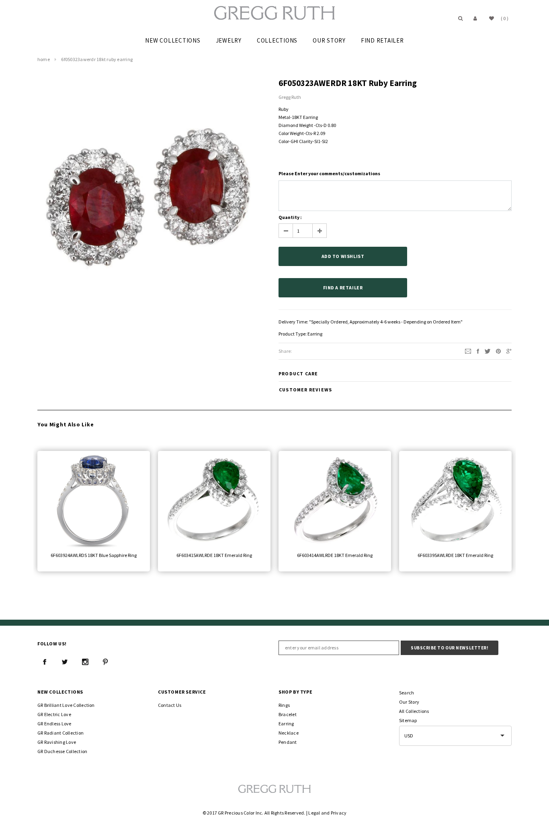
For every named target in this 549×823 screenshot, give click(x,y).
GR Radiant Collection (60, 733)
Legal (314, 813)
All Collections (414, 711)
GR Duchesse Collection (62, 751)
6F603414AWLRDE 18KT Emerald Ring (335, 555)
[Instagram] (85, 662)
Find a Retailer (343, 288)
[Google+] (509, 351)
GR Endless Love (54, 724)
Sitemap (408, 720)
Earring (314, 334)
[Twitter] (487, 351)
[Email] (468, 351)
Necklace (289, 733)
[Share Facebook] (478, 351)
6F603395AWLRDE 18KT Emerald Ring (455, 555)
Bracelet (288, 714)
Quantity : (290, 217)
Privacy (339, 813)
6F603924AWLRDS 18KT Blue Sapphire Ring (94, 555)
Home (43, 59)
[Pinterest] (498, 351)
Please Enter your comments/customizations (329, 173)
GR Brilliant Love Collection (66, 705)
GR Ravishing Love (56, 742)
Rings (284, 705)
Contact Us (169, 705)
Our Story (409, 702)
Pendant (288, 742)
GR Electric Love (54, 714)
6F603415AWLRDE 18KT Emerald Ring (214, 555)
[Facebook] (44, 662)
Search (406, 693)
